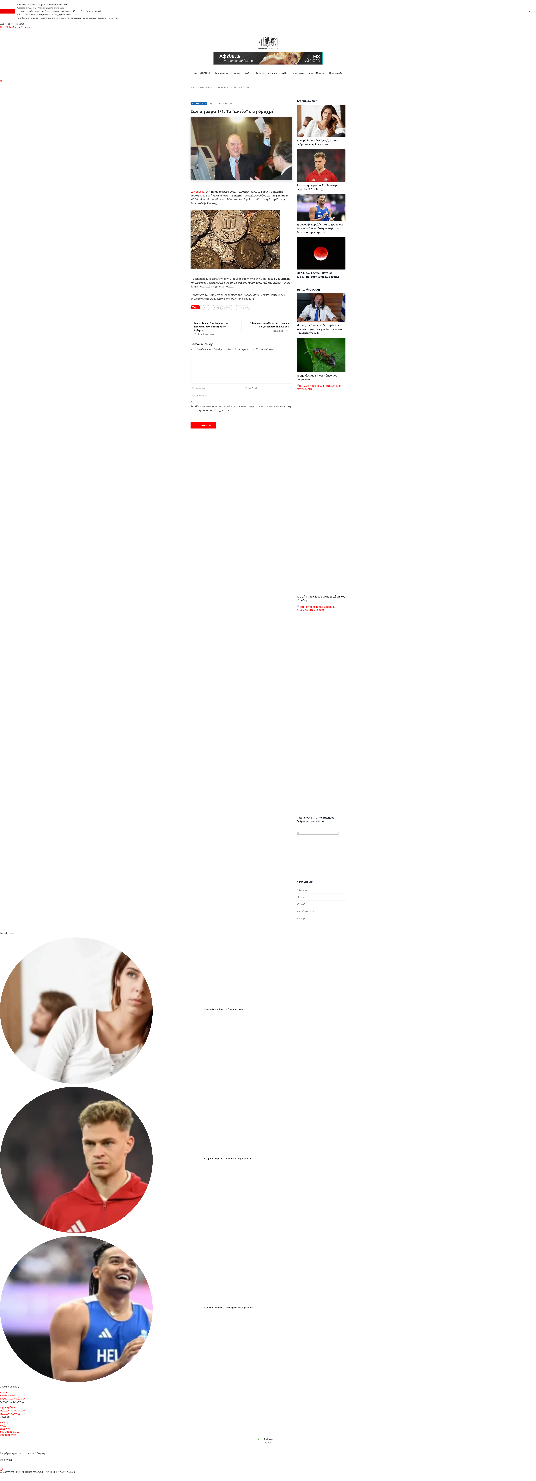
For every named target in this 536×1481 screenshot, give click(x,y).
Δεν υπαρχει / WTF (277, 72)
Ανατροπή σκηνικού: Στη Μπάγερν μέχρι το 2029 (227, 1158)
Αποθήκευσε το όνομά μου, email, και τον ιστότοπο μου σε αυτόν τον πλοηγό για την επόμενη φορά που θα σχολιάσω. (241, 408)
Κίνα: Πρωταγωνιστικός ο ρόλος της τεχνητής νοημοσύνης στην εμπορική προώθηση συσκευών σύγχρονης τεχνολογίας (67, 18)
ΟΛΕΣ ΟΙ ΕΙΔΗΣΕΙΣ (202, 72)
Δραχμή (217, 307)
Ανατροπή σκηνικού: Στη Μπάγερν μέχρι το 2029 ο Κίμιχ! (40, 8)
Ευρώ (228, 307)
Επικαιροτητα (221, 72)
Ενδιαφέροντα (199, 103)
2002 (206, 307)
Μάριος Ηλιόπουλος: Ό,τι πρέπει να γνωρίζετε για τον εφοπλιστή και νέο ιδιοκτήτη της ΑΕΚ (319, 329)
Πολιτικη (237, 72)
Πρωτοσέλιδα (336, 72)
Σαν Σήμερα (15, 27)
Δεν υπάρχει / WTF (305, 911)
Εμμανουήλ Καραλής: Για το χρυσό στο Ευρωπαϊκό (228, 1307)
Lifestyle (260, 72)
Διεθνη (248, 72)
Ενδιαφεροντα (297, 72)
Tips (2, 27)
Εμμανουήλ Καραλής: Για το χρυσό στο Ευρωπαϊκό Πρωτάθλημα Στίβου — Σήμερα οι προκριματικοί (59, 11)
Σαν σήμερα (197, 191)
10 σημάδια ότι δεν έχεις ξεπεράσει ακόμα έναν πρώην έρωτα (42, 4)
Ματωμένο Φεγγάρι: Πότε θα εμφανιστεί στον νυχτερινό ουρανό (44, 14)
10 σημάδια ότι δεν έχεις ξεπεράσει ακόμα (224, 1009)
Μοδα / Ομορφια (316, 72)
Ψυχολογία (26, 27)
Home (193, 87)
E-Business (302, 890)
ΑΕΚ (6, 27)
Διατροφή (301, 918)
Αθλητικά (301, 904)
